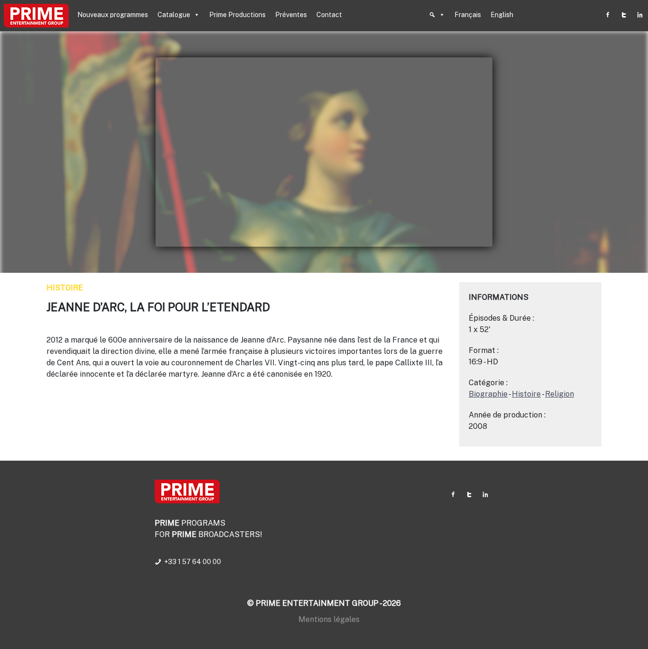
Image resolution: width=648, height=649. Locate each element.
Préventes (291, 15)
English (502, 15)
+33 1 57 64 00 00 (192, 562)
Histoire (64, 287)
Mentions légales (329, 619)
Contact (329, 15)
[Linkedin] (640, 14)
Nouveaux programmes (112, 15)
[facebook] (608, 14)
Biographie (488, 394)
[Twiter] (624, 14)
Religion (559, 394)
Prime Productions (237, 15)
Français (467, 15)
